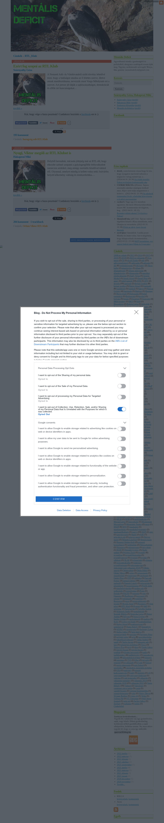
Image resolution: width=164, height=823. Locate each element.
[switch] (122, 375)
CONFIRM (59, 499)
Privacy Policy (100, 510)
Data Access (82, 510)
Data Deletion (64, 510)
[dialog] (82, 411)
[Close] (137, 313)
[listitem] (82, 368)
